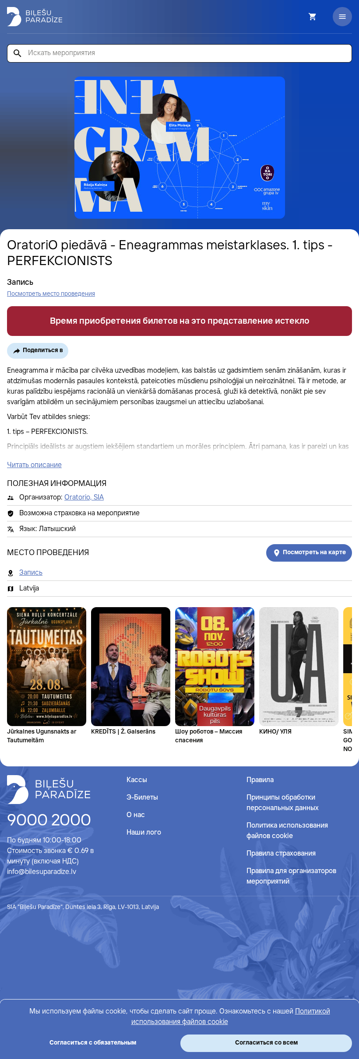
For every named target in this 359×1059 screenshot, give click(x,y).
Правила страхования (281, 853)
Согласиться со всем (266, 1043)
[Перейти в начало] (48, 789)
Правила (260, 780)
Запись (30, 573)
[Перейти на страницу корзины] (300, 16)
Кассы (137, 780)
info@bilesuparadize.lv (41, 872)
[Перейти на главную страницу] (34, 16)
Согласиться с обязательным (92, 1043)
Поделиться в (43, 350)
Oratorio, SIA (84, 497)
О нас (136, 815)
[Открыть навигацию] (342, 16)
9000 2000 (49, 821)
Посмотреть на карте (314, 552)
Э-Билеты (142, 797)
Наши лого (144, 832)
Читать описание (34, 465)
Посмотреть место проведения (51, 294)
